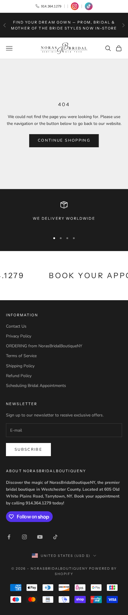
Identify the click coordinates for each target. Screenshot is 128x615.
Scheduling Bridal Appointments (36, 385)
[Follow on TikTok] (55, 537)
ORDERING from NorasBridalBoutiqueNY (44, 346)
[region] (64, 214)
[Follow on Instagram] (24, 537)
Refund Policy (19, 376)
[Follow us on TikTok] (89, 6)
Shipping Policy (20, 366)
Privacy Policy (18, 336)
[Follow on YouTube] (40, 537)
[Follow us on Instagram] (75, 6)
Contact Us (16, 326)
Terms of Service (21, 356)
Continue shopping (64, 140)
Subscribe (28, 449)
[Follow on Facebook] (9, 537)
